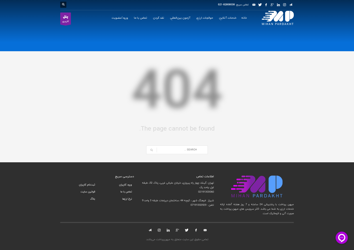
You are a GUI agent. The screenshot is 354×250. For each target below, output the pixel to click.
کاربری (65, 18)
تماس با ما (126, 192)
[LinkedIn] (278, 5)
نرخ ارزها (127, 199)
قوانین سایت (88, 192)
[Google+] (272, 5)
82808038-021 (226, 4)
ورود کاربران (125, 185)
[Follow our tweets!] (187, 230)
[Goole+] (178, 230)
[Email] (254, 5)
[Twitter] (260, 5)
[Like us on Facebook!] (196, 230)
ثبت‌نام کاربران (87, 185)
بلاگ (92, 199)
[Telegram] (291, 5)
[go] (151, 150)
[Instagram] (284, 5)
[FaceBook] (266, 5)
